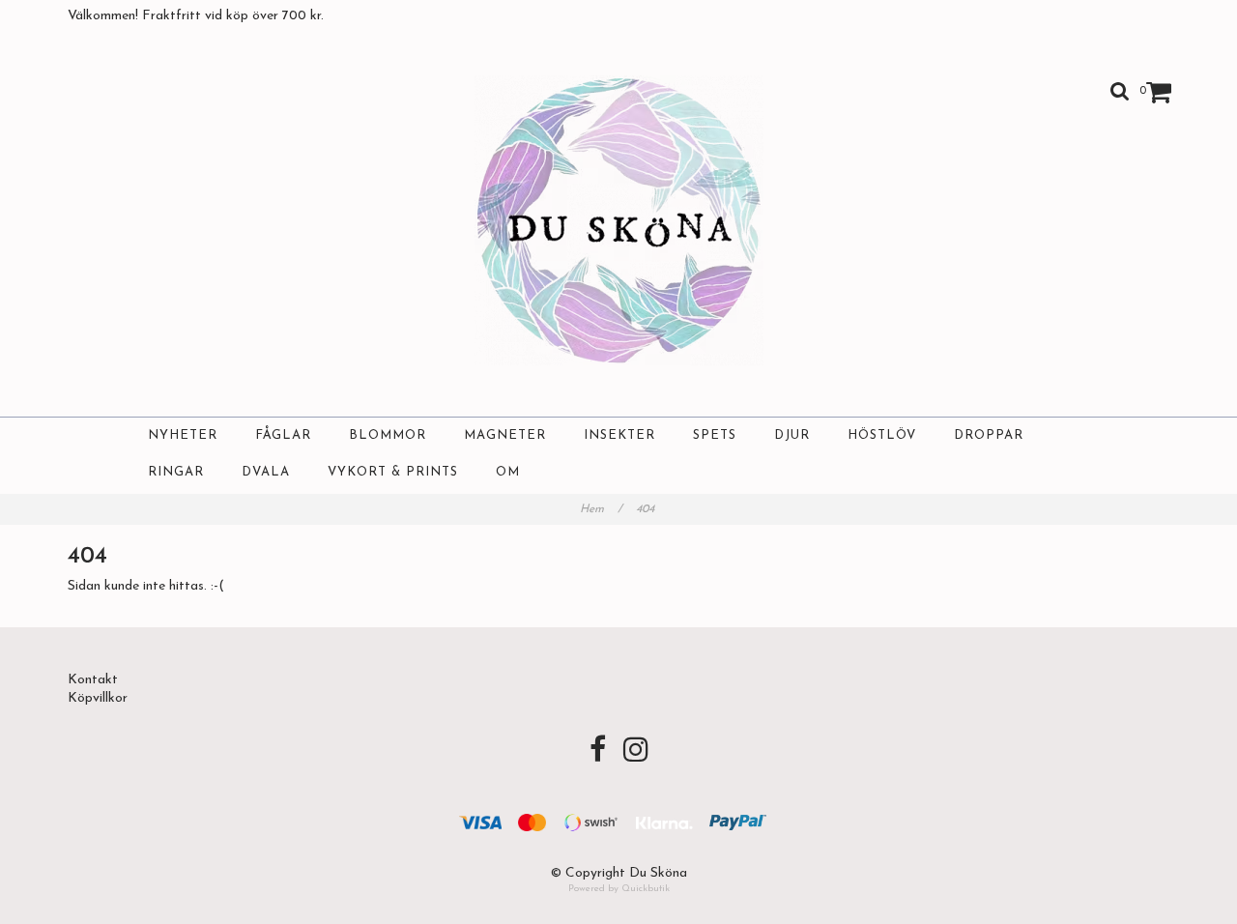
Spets (714, 435)
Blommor (387, 435)
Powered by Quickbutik (619, 888)
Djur (792, 435)
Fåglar (283, 435)
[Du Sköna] (619, 220)
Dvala (266, 472)
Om (508, 472)
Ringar (176, 472)
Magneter (505, 435)
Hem (601, 509)
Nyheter (182, 435)
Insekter (619, 435)
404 (647, 509)
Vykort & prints (393, 472)
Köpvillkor (98, 698)
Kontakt (93, 680)
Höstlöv (882, 435)
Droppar (988, 435)
